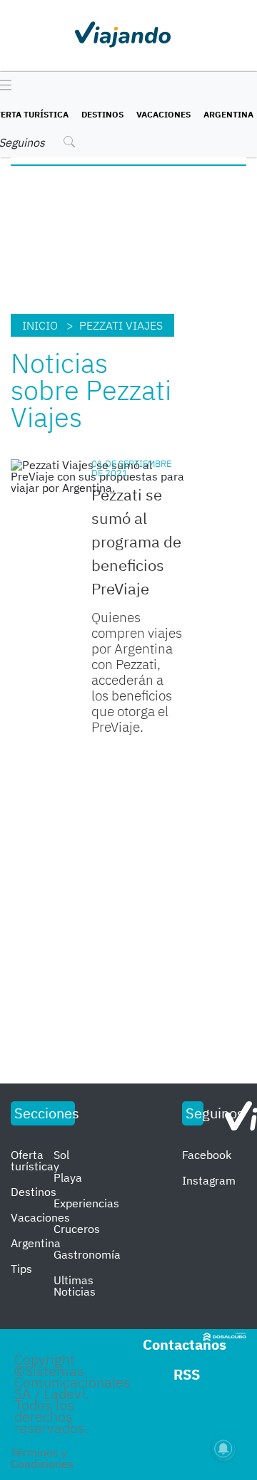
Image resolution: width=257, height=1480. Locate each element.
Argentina (228, 114)
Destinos (102, 114)
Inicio (40, 325)
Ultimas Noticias (75, 1285)
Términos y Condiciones (42, 1458)
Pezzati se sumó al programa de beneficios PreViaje (136, 541)
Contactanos (184, 1344)
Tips (21, 1268)
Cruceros (77, 1229)
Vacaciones (163, 114)
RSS (186, 1374)
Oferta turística (32, 1160)
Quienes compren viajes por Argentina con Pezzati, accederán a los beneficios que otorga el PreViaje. (136, 672)
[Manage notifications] (223, 1448)
